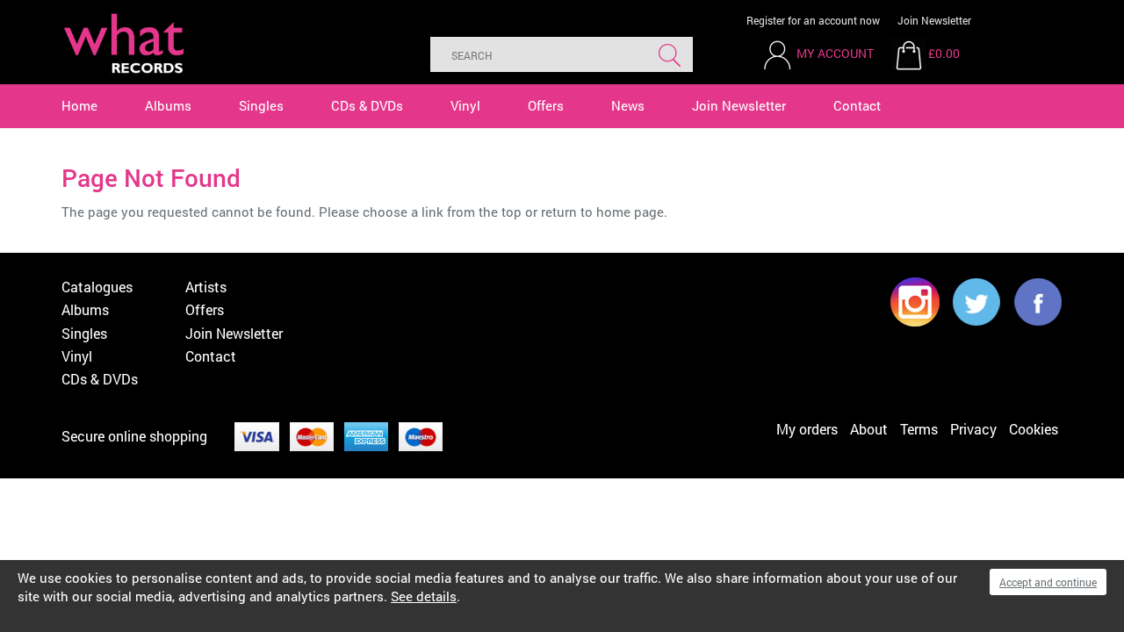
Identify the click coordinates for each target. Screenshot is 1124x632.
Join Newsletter (934, 20)
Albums (168, 105)
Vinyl (465, 105)
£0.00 (944, 53)
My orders (807, 429)
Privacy (973, 429)
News (628, 105)
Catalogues (97, 286)
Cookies (1033, 429)
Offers (546, 105)
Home (79, 105)
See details (424, 596)
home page (630, 211)
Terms (919, 429)
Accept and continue (1048, 582)
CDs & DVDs (367, 105)
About (869, 429)
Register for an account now (813, 20)
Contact (857, 105)
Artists (206, 286)
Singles (261, 105)
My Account (835, 53)
